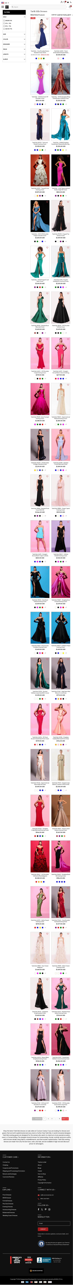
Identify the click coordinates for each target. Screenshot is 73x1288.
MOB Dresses (7, 1198)
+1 (66, 699)
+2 (45, 470)
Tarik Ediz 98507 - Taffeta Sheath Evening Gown (60, 555)
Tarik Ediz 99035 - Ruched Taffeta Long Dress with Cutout (40, 692)
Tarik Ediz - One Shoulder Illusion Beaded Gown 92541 (40, 51)
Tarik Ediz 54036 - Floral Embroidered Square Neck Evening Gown (60, 51)
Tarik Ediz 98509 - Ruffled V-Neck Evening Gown (60, 646)
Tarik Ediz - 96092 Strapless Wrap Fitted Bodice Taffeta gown (60, 97)
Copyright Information (44, 1183)
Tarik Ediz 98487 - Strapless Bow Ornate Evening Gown (61, 600)
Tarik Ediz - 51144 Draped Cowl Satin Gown (40, 280)
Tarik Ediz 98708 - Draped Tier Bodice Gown (60, 234)
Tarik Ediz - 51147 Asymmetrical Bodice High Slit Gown (61, 189)
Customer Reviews (8, 1177)
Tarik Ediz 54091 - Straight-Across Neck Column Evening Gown (61, 372)
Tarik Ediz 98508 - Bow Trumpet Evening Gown (40, 417)
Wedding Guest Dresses (10, 1215)
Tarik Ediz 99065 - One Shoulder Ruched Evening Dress (61, 921)
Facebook (38, 1209)
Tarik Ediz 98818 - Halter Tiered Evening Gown (60, 966)
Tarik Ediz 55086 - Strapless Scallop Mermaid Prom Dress (61, 738)
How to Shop (42, 1174)
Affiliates (40, 1177)
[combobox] (39, 7)
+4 (66, 241)
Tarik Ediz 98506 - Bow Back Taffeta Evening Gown (40, 600)
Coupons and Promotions (10, 1168)
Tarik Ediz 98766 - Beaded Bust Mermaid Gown (40, 326)
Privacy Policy (42, 1180)
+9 (45, 104)
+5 (45, 195)
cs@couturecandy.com (47, 1195)
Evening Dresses (8, 1206)
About (40, 1165)
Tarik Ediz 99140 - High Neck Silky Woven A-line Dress (60, 692)
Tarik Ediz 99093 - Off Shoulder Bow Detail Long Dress (61, 1103)
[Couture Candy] (7, 7)
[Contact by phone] (71, 2)
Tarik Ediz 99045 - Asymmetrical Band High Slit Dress (40, 783)
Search (12, 7)
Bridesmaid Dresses (9, 1212)
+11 (66, 104)
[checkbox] (15, 21)
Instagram (49, 1209)
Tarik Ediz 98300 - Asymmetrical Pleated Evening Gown (61, 417)
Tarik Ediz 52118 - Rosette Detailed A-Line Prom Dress (60, 280)
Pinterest (46, 1209)
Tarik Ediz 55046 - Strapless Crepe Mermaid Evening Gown (40, 829)
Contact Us (6, 1162)
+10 (66, 150)
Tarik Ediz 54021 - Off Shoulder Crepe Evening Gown (40, 372)
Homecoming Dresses (9, 1209)
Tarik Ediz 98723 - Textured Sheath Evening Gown (40, 143)
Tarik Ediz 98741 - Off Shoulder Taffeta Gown (60, 326)
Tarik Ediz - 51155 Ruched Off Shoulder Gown (40, 97)
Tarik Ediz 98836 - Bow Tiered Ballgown (40, 966)
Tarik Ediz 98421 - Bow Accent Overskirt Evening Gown (40, 646)
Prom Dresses (7, 1195)
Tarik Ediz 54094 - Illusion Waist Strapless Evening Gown (40, 1058)
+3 (45, 333)
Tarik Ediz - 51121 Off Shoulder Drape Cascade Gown (40, 234)
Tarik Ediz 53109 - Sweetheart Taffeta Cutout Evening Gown (60, 1058)
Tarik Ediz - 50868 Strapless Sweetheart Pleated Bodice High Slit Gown (60, 143)
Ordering (5, 1165)
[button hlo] (36, 58)
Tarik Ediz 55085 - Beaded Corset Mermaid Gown (60, 463)
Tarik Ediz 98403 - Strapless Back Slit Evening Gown (60, 875)
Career (40, 1171)
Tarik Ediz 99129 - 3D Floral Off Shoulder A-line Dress (40, 1103)
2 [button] (48, 1119)
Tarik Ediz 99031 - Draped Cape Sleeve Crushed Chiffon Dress (61, 783)
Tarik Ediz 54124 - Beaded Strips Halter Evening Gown (61, 1012)
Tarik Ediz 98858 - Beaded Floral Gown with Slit (40, 509)
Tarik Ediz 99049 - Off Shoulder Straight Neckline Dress (40, 463)
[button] (37, 1118)
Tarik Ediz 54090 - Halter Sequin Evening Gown (40, 921)
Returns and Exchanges (10, 1174)
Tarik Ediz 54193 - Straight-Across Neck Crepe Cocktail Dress (40, 555)
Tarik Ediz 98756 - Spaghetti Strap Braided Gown (40, 1012)
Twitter (42, 1210)
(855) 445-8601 (44, 1198)
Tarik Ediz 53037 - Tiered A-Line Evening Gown (40, 189)
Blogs (39, 1168)
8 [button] (59, 1119)
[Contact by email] (68, 2)
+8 (45, 150)
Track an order (42, 1162)
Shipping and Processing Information (14, 1171)
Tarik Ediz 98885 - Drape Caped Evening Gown (61, 509)
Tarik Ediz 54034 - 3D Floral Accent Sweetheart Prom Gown (40, 738)
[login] (62, 2)
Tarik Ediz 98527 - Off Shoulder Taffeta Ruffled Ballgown (40, 875)
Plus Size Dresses (8, 1204)
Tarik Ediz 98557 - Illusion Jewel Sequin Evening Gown (61, 829)
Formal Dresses (7, 1201)
